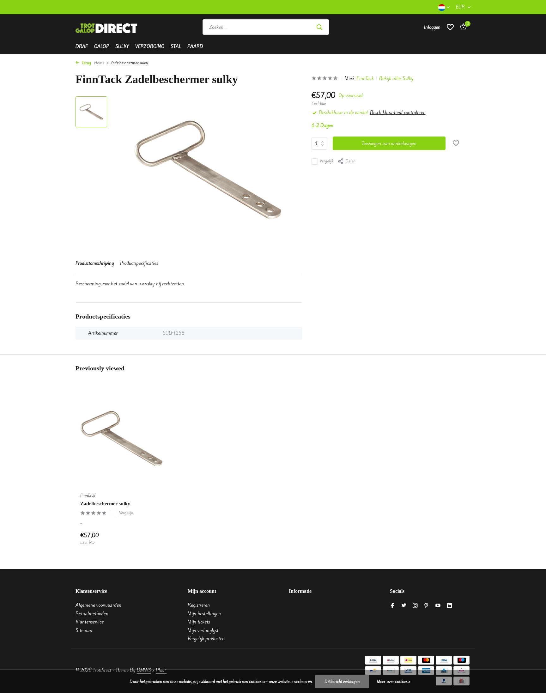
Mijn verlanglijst (203, 630)
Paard (195, 46)
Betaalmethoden (92, 614)
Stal (176, 46)
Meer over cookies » (393, 681)
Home (99, 62)
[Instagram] (415, 606)
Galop (101, 46)
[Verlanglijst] (450, 27)
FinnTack (365, 78)
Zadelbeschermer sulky (105, 503)
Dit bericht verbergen (342, 681)
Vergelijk (327, 161)
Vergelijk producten (206, 638)
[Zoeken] (319, 27)
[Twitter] (403, 606)
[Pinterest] (426, 606)
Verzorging (149, 46)
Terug (86, 62)
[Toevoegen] (151, 538)
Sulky (122, 46)
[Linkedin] (449, 606)
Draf (82, 46)
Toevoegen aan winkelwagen (389, 143)
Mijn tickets (199, 622)
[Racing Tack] (375, 27)
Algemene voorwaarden (98, 605)
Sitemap (84, 630)
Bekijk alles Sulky (396, 78)
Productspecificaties (139, 263)
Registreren (199, 605)
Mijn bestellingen (204, 614)
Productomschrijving (95, 263)
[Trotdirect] (107, 27)
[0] (462, 27)
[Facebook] (392, 606)
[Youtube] (437, 606)
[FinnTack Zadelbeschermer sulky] (121, 438)
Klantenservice (90, 622)
